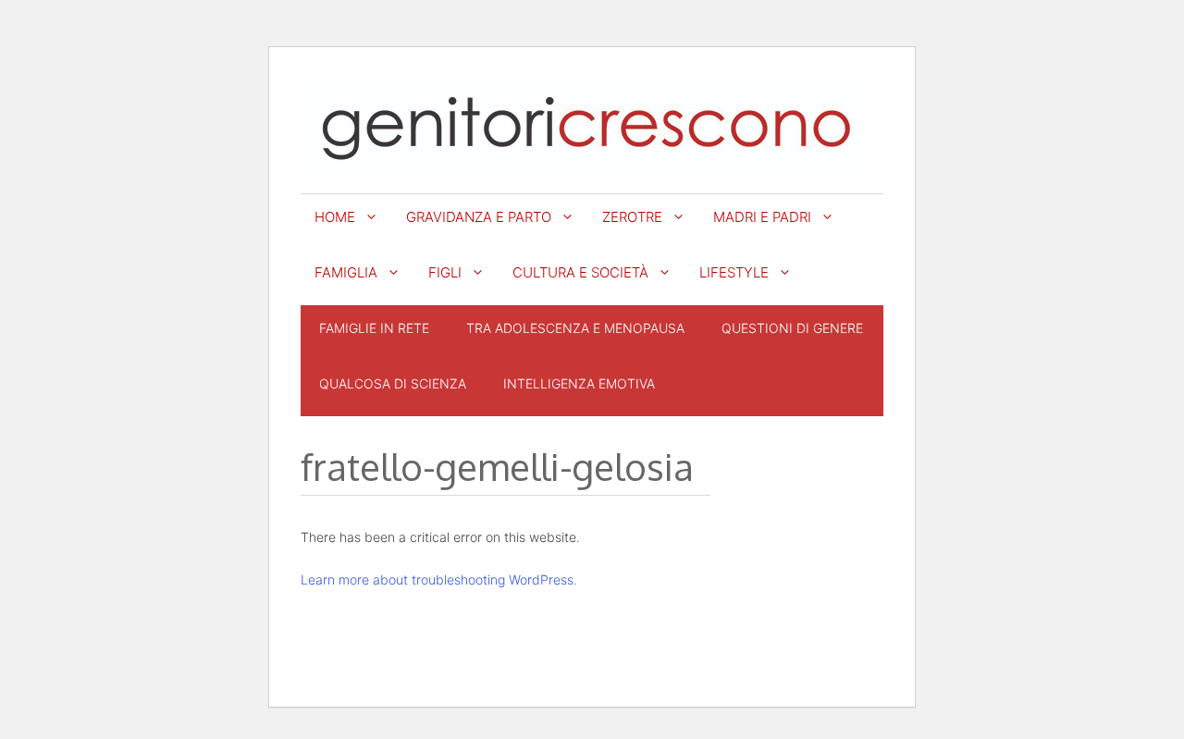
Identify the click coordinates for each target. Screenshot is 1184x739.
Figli (445, 272)
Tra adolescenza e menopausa (575, 328)
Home (334, 217)
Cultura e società (580, 272)
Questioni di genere (792, 328)
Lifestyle (734, 272)
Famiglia (345, 272)
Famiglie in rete (374, 328)
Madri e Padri (762, 217)
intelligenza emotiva (579, 383)
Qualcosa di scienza (392, 383)
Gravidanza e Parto (478, 217)
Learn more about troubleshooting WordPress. (439, 579)
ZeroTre (632, 217)
